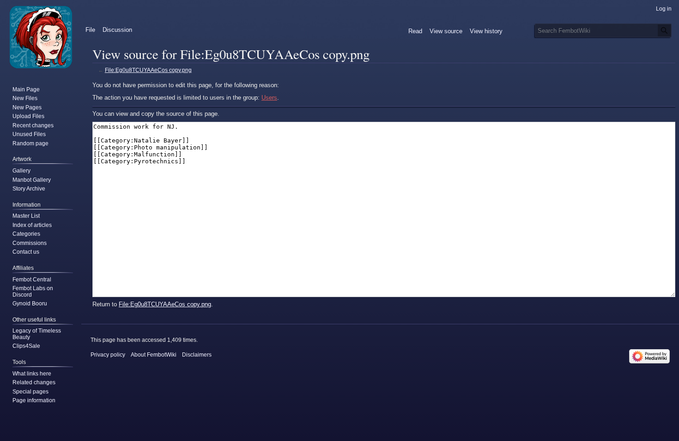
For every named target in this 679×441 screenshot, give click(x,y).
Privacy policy (108, 355)
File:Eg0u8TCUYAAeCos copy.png (148, 70)
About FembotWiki (153, 355)
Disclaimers (197, 355)
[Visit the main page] (41, 37)
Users (269, 97)
